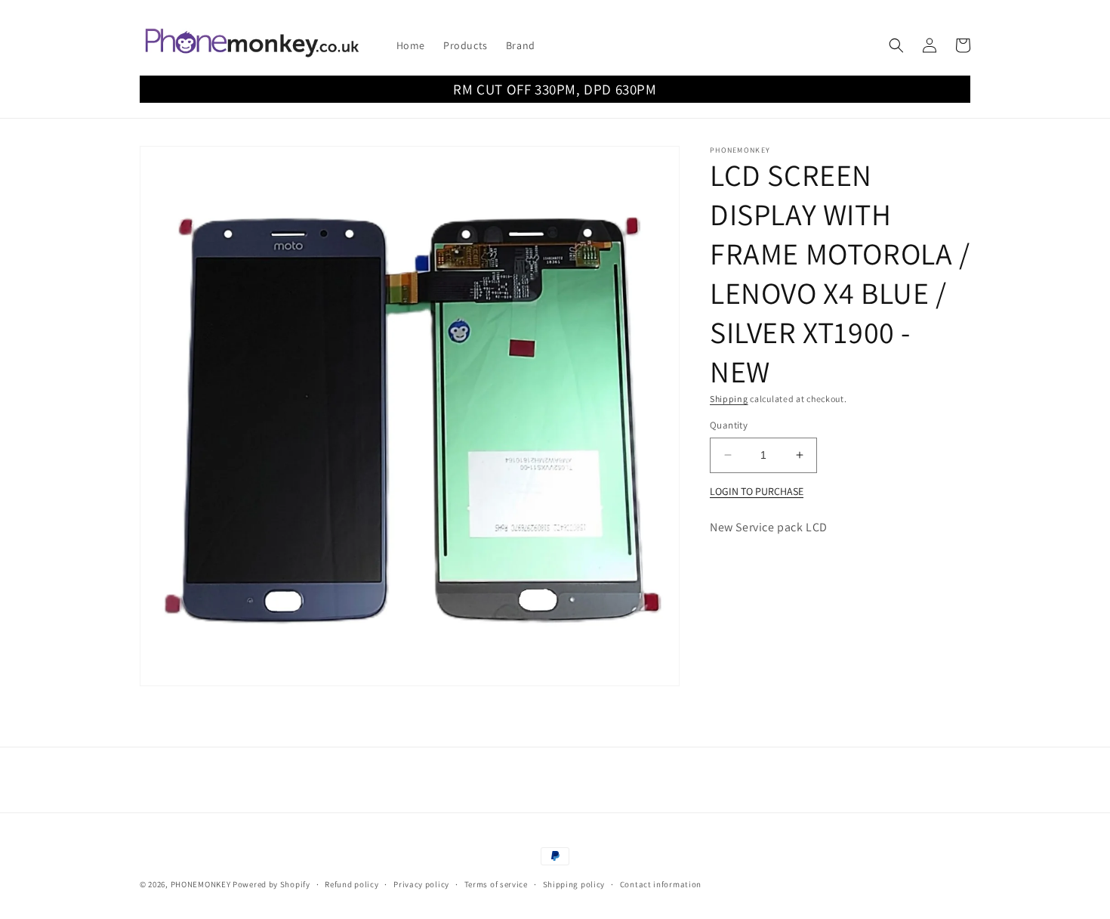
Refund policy (351, 884)
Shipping (729, 398)
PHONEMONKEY (201, 884)
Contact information (660, 884)
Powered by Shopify (271, 884)
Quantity (729, 425)
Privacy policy (421, 884)
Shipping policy (574, 884)
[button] (896, 45)
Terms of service (496, 884)
